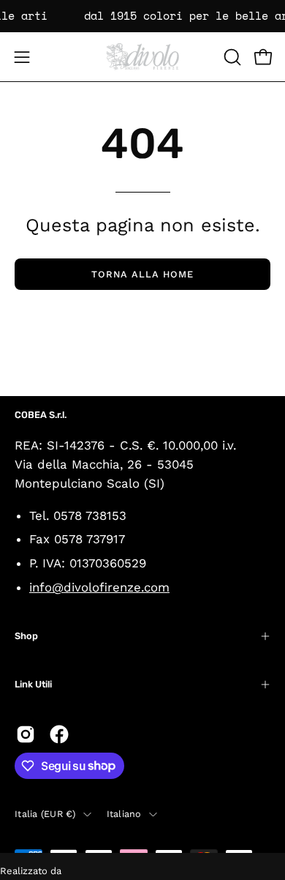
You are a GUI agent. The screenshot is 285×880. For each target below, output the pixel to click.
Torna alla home (142, 274)
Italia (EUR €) (45, 813)
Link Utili (33, 684)
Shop (26, 635)
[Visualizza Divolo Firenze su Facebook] (59, 734)
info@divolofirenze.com (99, 587)
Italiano (124, 813)
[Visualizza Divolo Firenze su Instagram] (26, 734)
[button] (231, 57)
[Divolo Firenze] (142, 56)
